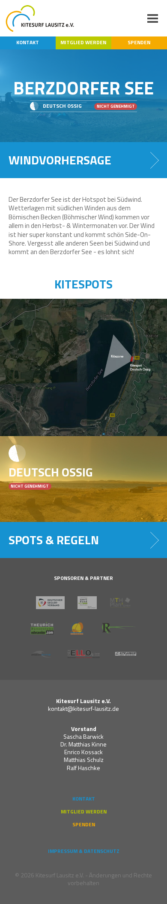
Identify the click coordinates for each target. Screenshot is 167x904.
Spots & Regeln (54, 540)
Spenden (139, 42)
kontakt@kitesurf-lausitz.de (83, 708)
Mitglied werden (83, 42)
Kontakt (27, 42)
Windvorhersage (60, 160)
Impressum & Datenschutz (83, 851)
